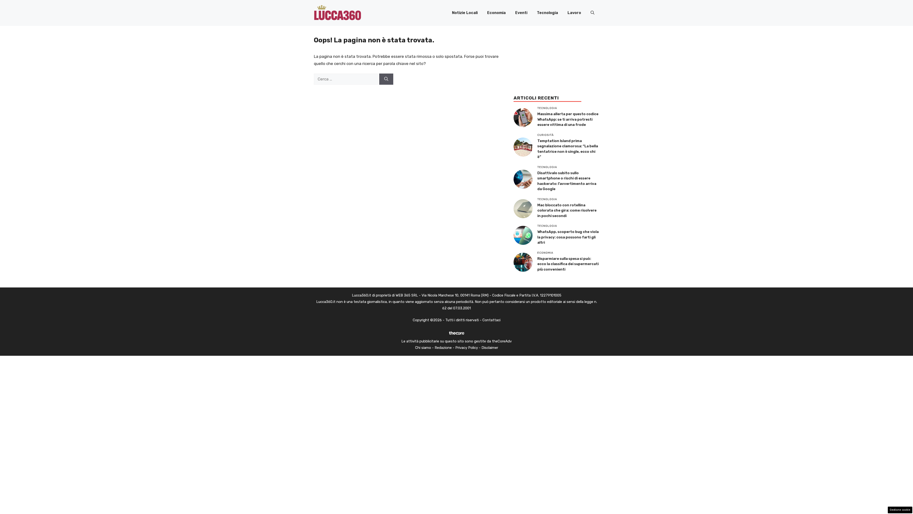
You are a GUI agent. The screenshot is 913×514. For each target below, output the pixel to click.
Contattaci (491, 320)
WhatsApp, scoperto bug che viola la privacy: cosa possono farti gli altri (568, 237)
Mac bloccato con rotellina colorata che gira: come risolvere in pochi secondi (567, 210)
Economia (496, 12)
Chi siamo (423, 348)
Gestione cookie (900, 509)
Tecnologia (547, 12)
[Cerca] (386, 79)
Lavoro (574, 12)
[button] (592, 13)
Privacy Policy (466, 348)
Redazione (443, 348)
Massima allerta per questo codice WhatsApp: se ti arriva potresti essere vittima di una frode (567, 119)
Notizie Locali (465, 12)
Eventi (521, 12)
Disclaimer (489, 348)
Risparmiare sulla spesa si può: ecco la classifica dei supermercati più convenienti (568, 264)
